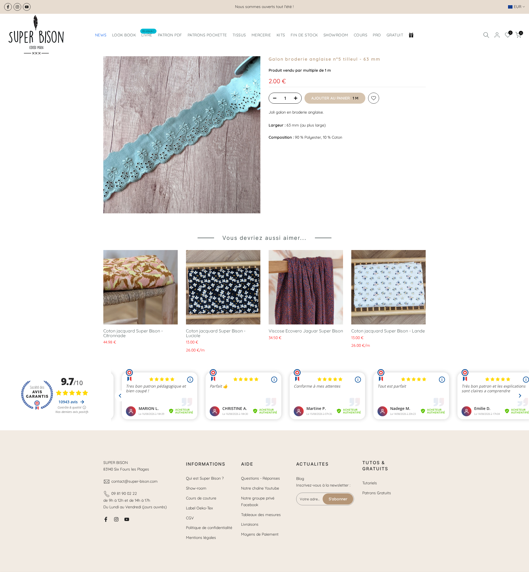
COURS (361, 35)
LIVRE (147, 34)
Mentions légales (201, 537)
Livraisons (249, 524)
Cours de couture (201, 498)
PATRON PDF (170, 35)
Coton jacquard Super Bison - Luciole (215, 333)
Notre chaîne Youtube (260, 488)
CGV (190, 517)
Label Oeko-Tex (199, 508)
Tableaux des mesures (261, 514)
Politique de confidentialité (209, 527)
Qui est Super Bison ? (205, 478)
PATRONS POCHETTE (207, 35)
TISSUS (239, 35)
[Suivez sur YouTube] (27, 7)
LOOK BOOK (124, 35)
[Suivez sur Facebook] (8, 7)
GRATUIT (395, 35)
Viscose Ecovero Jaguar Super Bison (306, 331)
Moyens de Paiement (260, 534)
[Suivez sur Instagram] (17, 7)
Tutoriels (369, 482)
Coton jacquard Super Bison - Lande (388, 331)
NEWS (101, 35)
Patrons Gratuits (376, 492)
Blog (300, 478)
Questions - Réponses (260, 478)
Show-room (196, 488)
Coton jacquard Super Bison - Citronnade (133, 333)
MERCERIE (261, 35)
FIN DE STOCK (304, 35)
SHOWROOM (335, 35)
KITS (281, 35)
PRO (377, 35)
